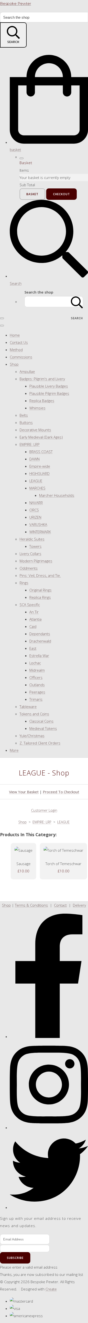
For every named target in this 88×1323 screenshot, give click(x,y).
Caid (32, 626)
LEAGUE (35, 480)
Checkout (61, 194)
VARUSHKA (38, 524)
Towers (35, 546)
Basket (32, 194)
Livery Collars (30, 553)
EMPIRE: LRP (30, 444)
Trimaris (36, 699)
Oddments (29, 568)
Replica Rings (40, 597)
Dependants (39, 633)
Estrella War (39, 655)
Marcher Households (56, 495)
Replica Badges (41, 400)
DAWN (34, 458)
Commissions (21, 356)
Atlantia (35, 619)
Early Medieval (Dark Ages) (41, 437)
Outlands (37, 684)
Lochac (35, 662)
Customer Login (44, 810)
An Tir (34, 611)
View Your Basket (24, 791)
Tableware (28, 706)
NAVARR (36, 502)
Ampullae (27, 371)
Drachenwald (40, 641)
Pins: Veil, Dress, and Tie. (40, 575)
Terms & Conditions (31, 905)
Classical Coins (41, 721)
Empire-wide (39, 466)
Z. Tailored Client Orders (40, 743)
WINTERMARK (40, 531)
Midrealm (37, 670)
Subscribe (15, 1258)
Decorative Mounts (35, 429)
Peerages (37, 692)
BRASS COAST (41, 451)
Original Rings (40, 590)
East (32, 648)
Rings (24, 582)
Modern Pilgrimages (36, 560)
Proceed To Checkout (61, 791)
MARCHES (37, 488)
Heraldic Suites (32, 539)
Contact (60, 905)
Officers (36, 677)
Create (51, 1289)
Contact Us (19, 342)
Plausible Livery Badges (48, 386)
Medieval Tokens (43, 728)
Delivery (79, 905)
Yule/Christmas (32, 735)
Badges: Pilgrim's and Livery (42, 378)
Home (15, 335)
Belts (24, 415)
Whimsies (37, 407)
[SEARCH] (77, 301)
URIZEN (35, 517)
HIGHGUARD (39, 473)
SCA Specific (30, 604)
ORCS (34, 509)
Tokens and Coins (34, 713)
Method (16, 349)
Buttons (26, 422)
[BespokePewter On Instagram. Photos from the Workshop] (49, 1127)
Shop (14, 364)
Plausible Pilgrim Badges (49, 393)
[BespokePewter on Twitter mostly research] (49, 1207)
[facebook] (49, 1036)
